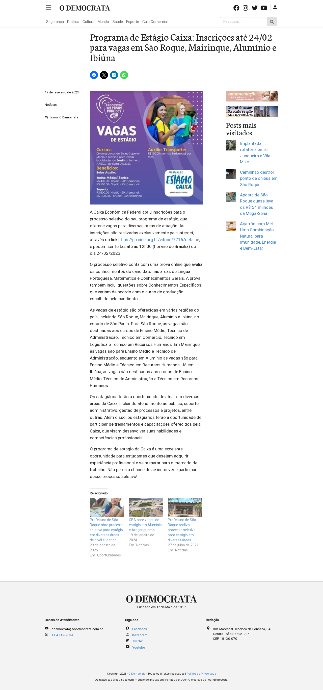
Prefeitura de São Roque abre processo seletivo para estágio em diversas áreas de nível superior (107, 530)
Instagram (139, 635)
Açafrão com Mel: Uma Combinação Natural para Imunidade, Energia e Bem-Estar (258, 236)
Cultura (88, 21)
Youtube (138, 647)
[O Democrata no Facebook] (237, 7)
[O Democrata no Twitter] (255, 7)
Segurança (55, 21)
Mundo (103, 21)
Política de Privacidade (201, 673)
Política (73, 21)
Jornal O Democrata (63, 117)
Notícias (51, 105)
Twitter (137, 641)
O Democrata (136, 673)
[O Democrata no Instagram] (246, 7)
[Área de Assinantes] (276, 7)
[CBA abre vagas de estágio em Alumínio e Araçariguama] (146, 507)
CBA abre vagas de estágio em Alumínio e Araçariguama (145, 525)
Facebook (139, 629)
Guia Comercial (155, 21)
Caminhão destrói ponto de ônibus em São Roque (259, 178)
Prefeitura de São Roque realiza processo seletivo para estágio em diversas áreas (182, 530)
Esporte (132, 21)
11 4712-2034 (62, 635)
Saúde (118, 21)
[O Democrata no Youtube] (264, 7)
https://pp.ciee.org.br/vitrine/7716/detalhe (158, 239)
